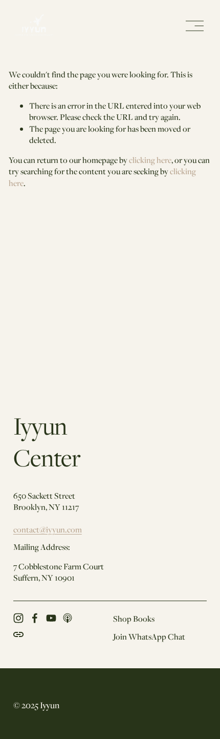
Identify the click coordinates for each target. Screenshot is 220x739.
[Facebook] (35, 618)
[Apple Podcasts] (67, 618)
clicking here (150, 160)
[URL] (18, 634)
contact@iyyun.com (47, 529)
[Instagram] (18, 618)
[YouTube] (51, 618)
